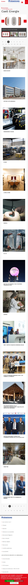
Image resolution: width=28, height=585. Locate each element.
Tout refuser (20, 581)
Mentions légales (6, 541)
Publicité (4, 528)
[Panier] (22, 3)
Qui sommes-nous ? (7, 522)
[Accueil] (14, 1)
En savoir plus (17, 578)
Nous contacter (6, 538)
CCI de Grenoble (6, 558)
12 (14, 44)
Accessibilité (5, 551)
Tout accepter (10, 581)
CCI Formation (6, 565)
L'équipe (4, 525)
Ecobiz (4, 562)
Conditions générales (7, 548)
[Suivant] (20, 44)
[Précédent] (2, 42)
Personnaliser (14, 583)
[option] (14, 22)
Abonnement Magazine (7, 535)
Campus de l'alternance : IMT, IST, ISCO (11, 568)
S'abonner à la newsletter (8, 531)
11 (11, 44)
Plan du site (5, 544)
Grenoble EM (5, 571)
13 (17, 44)
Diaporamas (5, 8)
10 (8, 44)
